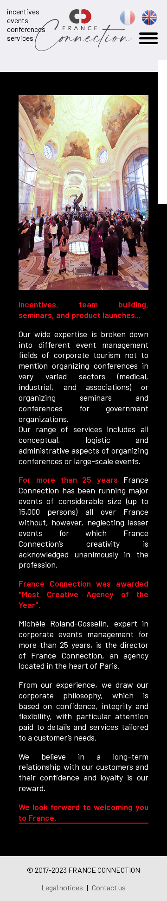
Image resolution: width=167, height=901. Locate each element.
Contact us (109, 887)
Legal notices (62, 887)
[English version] (149, 21)
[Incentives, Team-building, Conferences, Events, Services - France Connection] (83, 46)
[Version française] (127, 21)
